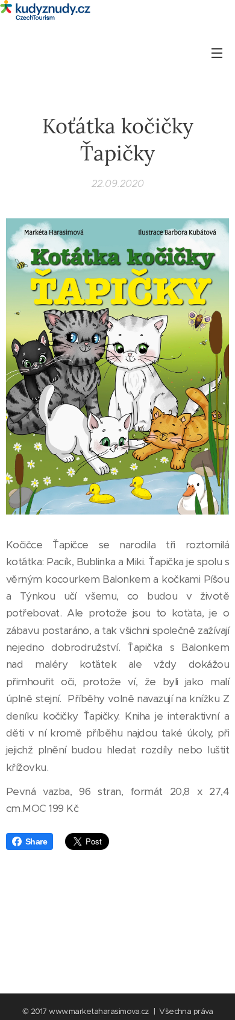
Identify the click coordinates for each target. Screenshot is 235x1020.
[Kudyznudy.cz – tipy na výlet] (117, 11)
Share (36, 841)
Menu (217, 52)
